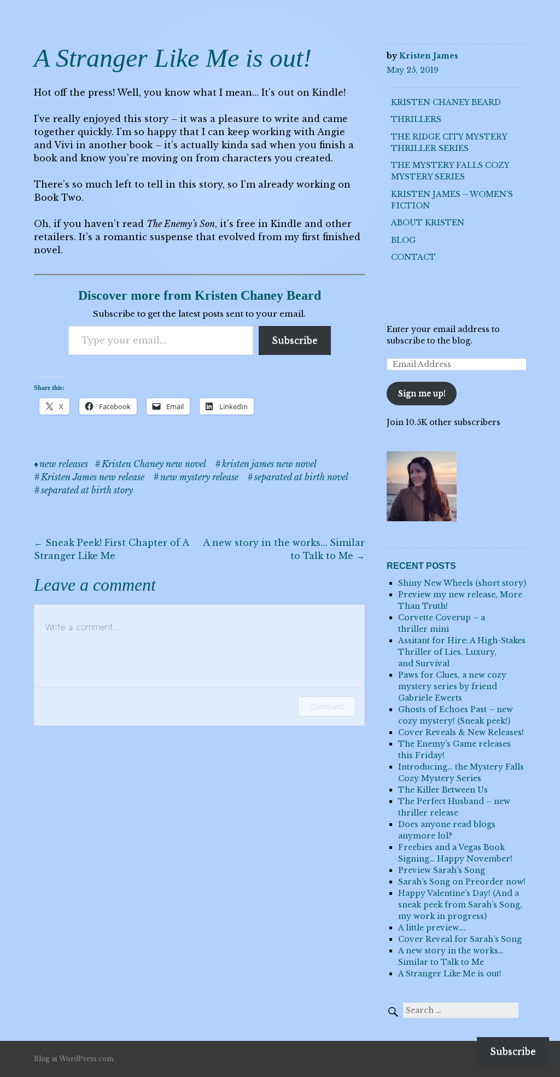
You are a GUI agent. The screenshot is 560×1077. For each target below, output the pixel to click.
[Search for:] (452, 1010)
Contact (413, 257)
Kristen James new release (92, 476)
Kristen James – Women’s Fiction (452, 200)
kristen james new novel (269, 463)
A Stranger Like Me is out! (449, 974)
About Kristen (427, 223)
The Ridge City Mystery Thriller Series (449, 142)
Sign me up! (422, 393)
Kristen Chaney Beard (446, 102)
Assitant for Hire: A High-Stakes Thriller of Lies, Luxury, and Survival (462, 652)
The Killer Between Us (443, 790)
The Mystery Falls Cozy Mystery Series (450, 171)
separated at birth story (87, 490)
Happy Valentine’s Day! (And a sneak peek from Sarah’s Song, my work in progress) (460, 904)
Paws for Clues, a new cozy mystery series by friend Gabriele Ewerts (452, 686)
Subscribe (295, 340)
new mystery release (199, 476)
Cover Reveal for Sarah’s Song (460, 939)
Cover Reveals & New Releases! (461, 732)
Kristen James (428, 56)
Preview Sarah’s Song (441, 870)
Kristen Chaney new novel (154, 463)
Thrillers (416, 119)
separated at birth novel (301, 476)
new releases (63, 463)
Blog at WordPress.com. (74, 1059)
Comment (327, 706)
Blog (403, 240)
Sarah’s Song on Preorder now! (462, 882)
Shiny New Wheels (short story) (462, 583)
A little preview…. (432, 928)
